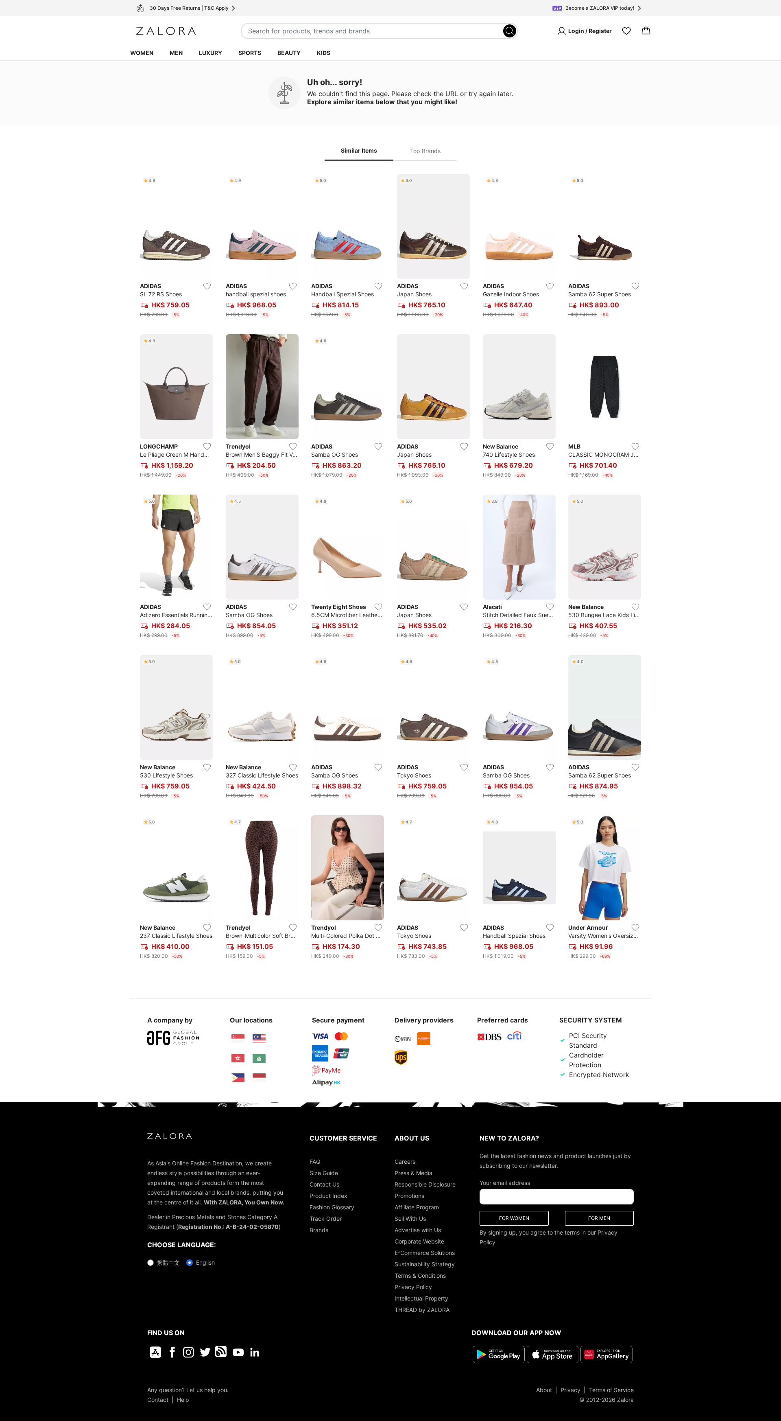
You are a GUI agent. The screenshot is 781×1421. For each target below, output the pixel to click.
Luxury (210, 52)
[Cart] (646, 31)
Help (183, 1399)
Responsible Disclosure (425, 1184)
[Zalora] (166, 31)
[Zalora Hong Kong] (238, 1058)
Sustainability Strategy (425, 1264)
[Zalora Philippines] (238, 1078)
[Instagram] (188, 1352)
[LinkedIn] (255, 1352)
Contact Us (324, 1184)
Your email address (505, 1182)
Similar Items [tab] (359, 150)
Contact (157, 1399)
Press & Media (413, 1172)
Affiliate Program (417, 1207)
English (205, 1262)
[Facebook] (172, 1352)
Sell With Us (410, 1218)
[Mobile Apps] (155, 1352)
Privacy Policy (413, 1286)
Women (141, 52)
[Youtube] (238, 1352)
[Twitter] (205, 1352)
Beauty (289, 52)
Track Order (326, 1218)
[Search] (509, 30)
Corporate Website (419, 1241)
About (544, 1389)
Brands (319, 1229)
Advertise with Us (418, 1229)
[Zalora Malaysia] (259, 1039)
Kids (323, 52)
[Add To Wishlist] (207, 286)
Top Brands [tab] (425, 150)
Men (176, 52)
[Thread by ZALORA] (222, 1352)
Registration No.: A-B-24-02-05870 (228, 1226)
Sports (249, 52)
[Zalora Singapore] (238, 1039)
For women (514, 1218)
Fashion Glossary (332, 1207)
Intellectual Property (421, 1298)
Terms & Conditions (420, 1275)
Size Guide (324, 1172)
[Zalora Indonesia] (259, 1078)
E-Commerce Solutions (425, 1252)
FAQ (315, 1161)
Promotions (409, 1195)
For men (599, 1218)
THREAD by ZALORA (422, 1309)
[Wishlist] (626, 31)
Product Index (328, 1195)
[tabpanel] (390, 568)
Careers (405, 1161)
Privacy (570, 1389)
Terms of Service (611, 1389)
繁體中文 (168, 1262)
